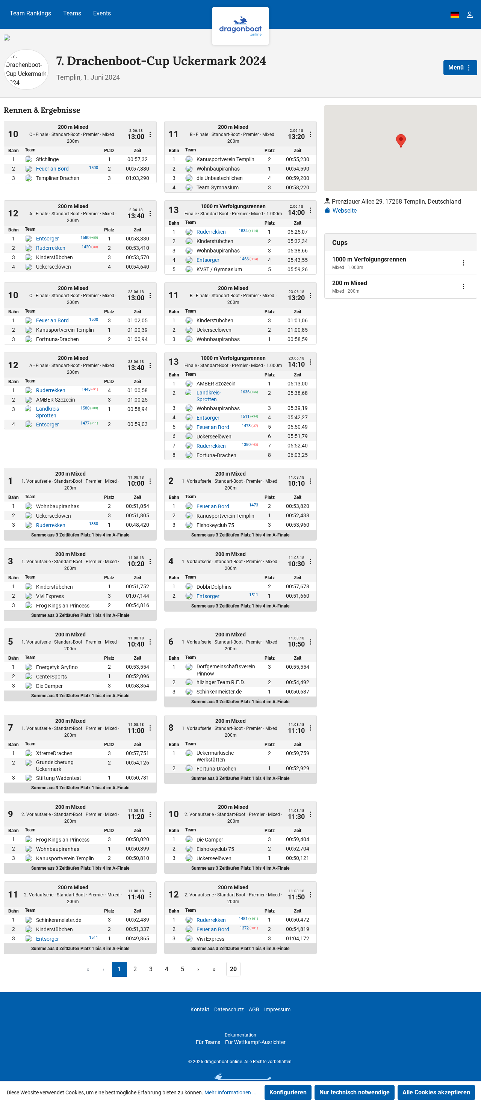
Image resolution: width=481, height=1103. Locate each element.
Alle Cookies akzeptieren (436, 1092)
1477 (84, 424)
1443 (86, 391)
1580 (84, 239)
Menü (456, 67)
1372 (244, 929)
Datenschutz (229, 1009)
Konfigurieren (288, 1092)
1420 (86, 248)
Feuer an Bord (52, 169)
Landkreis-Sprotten (48, 412)
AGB (254, 1009)
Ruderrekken (50, 248)
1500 (93, 169)
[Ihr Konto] (469, 14)
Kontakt (200, 1009)
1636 (245, 393)
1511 (245, 418)
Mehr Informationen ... (230, 1092)
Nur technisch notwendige (354, 1092)
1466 (244, 260)
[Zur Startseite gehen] (240, 26)
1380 (246, 446)
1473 (246, 427)
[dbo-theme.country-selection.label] (454, 14)
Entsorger (47, 239)
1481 (243, 920)
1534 (243, 232)
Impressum (277, 1009)
